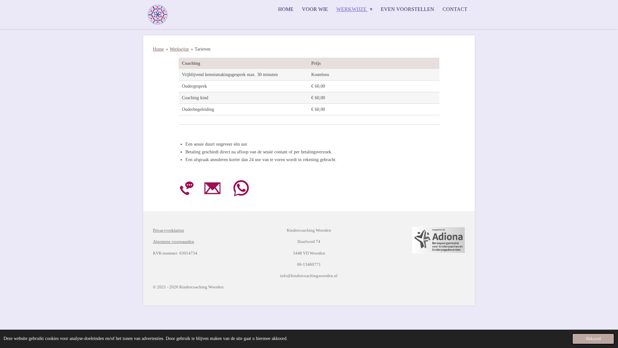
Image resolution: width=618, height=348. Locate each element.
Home (158, 49)
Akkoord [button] (593, 338)
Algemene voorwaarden (173, 241)
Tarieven (203, 49)
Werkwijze (179, 49)
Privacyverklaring (168, 230)
